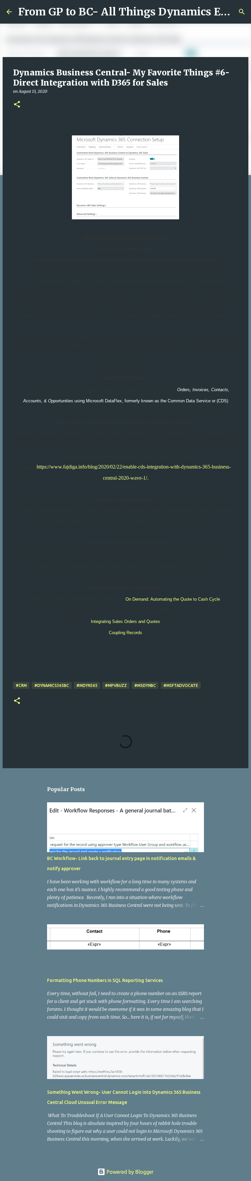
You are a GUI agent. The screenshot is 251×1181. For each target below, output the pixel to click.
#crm (21, 685)
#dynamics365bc (51, 685)
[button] (17, 104)
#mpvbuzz (116, 685)
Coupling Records (125, 632)
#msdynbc (145, 685)
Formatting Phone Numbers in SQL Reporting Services (105, 980)
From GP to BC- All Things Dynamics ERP (126, 11)
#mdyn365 (86, 685)
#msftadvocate (180, 685)
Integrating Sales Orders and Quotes (125, 621)
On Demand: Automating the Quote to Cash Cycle (173, 599)
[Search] (242, 12)
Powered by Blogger (129, 1172)
